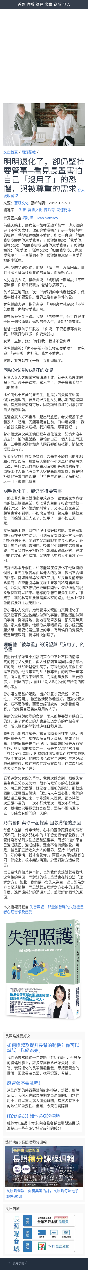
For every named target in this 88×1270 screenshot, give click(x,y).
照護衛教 (28, 152)
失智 (22, 210)
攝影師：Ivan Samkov (40, 218)
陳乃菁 (49, 210)
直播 (30, 4)
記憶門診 (64, 210)
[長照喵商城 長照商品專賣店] (44, 1233)
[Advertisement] (44, 46)
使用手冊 (18, 1263)
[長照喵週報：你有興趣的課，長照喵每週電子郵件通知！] (44, 1166)
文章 (48, 4)
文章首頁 (10, 152)
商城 (57, 4)
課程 (39, 4)
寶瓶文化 (22, 203)
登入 (66, 4)
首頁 (21, 4)
